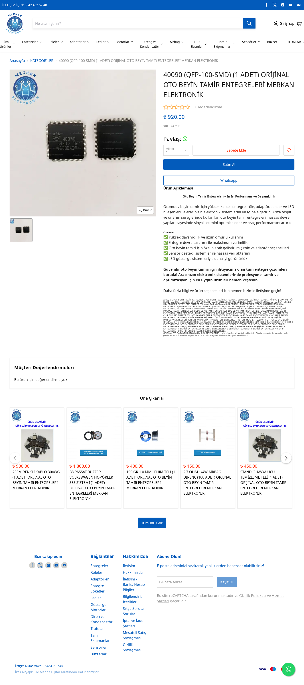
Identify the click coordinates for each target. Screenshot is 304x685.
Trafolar (97, 628)
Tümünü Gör (152, 522)
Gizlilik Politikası (252, 595)
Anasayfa (17, 60)
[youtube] (291, 5)
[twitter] (275, 5)
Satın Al (229, 164)
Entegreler (99, 565)
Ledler (96, 597)
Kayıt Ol (226, 582)
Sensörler (99, 647)
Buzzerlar (99, 654)
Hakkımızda (133, 572)
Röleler (96, 572)
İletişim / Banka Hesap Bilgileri (134, 584)
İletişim (129, 565)
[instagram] (283, 5)
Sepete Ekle (236, 150)
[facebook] (266, 5)
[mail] (299, 5)
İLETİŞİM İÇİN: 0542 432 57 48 (24, 5)
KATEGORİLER (41, 60)
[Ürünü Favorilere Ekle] (288, 150)
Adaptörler (100, 579)
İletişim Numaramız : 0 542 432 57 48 (39, 666)
